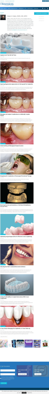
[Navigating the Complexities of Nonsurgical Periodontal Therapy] (17, 164)
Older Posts (4, 336)
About (5, 8)
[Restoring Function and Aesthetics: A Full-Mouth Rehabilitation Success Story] (17, 193)
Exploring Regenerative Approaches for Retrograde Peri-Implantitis (16, 84)
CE (25, 8)
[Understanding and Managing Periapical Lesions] (17, 133)
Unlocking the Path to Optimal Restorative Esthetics (12, 266)
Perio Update (3, 112)
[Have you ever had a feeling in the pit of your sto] (12, 344)
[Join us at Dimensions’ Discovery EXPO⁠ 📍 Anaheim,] (37, 344)
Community (30, 8)
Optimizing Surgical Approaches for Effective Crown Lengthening (16, 236)
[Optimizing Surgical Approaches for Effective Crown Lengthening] (17, 224)
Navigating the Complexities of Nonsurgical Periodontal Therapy (15, 176)
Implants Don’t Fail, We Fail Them (8, 55)
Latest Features (3, 52)
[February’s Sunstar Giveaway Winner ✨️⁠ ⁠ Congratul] (45, 344)
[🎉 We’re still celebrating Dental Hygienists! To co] (29, 344)
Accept (24, 392)
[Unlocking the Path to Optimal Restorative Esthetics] (17, 254)
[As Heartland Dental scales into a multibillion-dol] (20, 344)
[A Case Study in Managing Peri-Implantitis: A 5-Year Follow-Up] (17, 316)
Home (2, 8)
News (9, 8)
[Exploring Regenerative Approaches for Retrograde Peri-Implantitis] (17, 72)
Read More (29, 392)
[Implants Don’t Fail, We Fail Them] (17, 43)
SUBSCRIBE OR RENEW (41, 13)
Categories (21, 8)
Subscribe (36, 8)
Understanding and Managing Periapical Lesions (11, 145)
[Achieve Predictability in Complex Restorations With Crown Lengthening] (17, 284)
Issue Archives (14, 8)
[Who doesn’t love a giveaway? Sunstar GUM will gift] (4, 344)
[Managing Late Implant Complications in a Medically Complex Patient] (17, 102)
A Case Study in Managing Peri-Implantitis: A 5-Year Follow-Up (15, 328)
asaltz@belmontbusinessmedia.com (19, 29)
